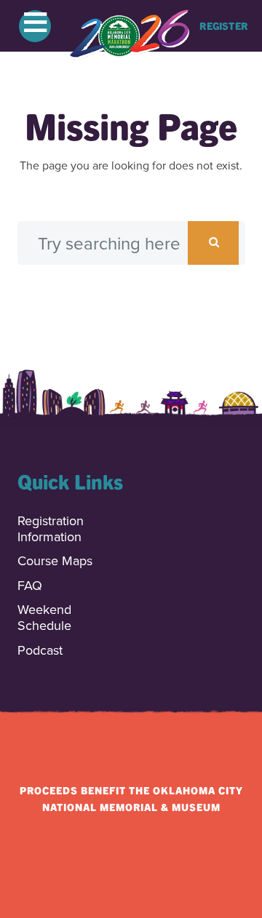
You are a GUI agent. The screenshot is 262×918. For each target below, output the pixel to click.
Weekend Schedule (44, 618)
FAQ (29, 586)
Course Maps (54, 561)
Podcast (40, 650)
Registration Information (50, 529)
